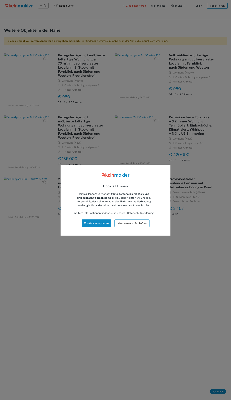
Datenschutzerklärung (140, 213)
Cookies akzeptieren (96, 223)
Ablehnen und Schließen (132, 223)
